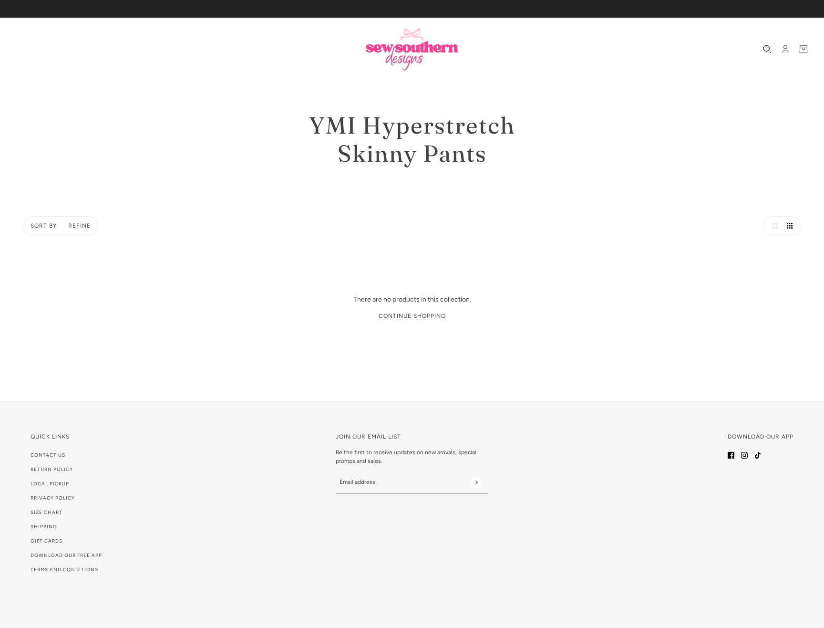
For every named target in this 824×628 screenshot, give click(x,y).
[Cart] (803, 49)
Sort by (44, 225)
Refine (79, 225)
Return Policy (52, 469)
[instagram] (744, 454)
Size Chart (46, 512)
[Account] (785, 49)
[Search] (767, 49)
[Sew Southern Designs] (412, 49)
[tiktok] (758, 454)
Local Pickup (50, 484)
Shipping (44, 526)
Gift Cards (46, 541)
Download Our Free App (66, 555)
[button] (772, 225)
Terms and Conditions (64, 569)
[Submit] (476, 482)
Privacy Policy (53, 498)
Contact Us (48, 455)
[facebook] (731, 454)
